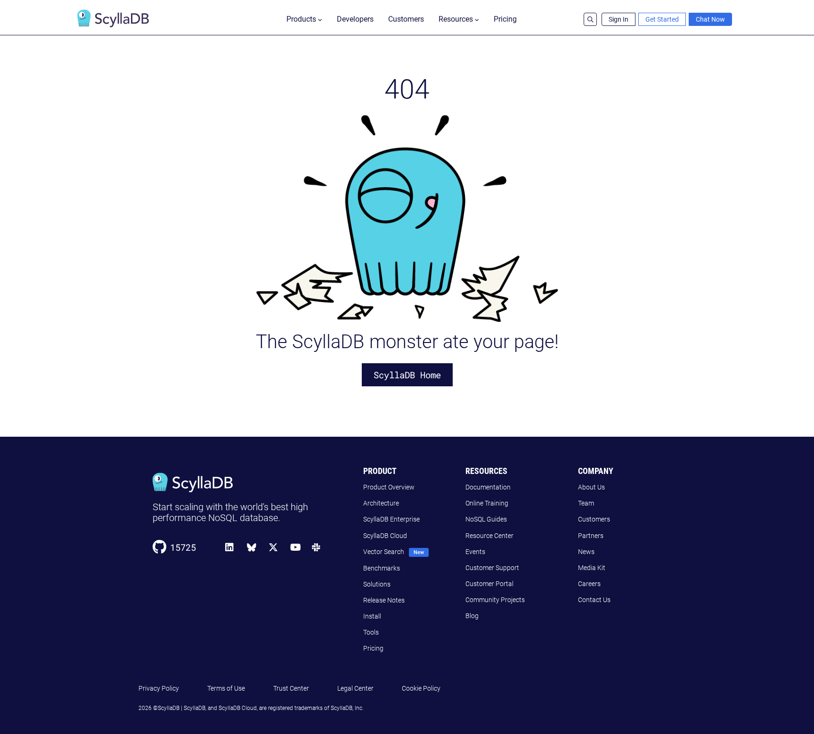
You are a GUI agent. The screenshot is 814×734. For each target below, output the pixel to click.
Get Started (662, 19)
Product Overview (389, 487)
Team (586, 503)
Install (372, 616)
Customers (406, 19)
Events (475, 551)
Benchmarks (381, 568)
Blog (472, 616)
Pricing (505, 19)
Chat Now (710, 19)
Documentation (488, 487)
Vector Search (383, 551)
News (586, 551)
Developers (355, 19)
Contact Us (594, 600)
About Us (591, 487)
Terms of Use (226, 688)
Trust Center (291, 688)
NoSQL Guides (486, 519)
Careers (589, 583)
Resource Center (489, 535)
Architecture (381, 503)
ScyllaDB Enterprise (391, 519)
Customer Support (492, 567)
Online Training (486, 503)
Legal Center (355, 688)
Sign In (618, 19)
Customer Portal (489, 583)
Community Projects (495, 600)
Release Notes (384, 600)
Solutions (377, 584)
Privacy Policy (158, 688)
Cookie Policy (421, 688)
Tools (371, 632)
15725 (183, 547)
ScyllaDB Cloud (385, 535)
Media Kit (591, 567)
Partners (590, 535)
